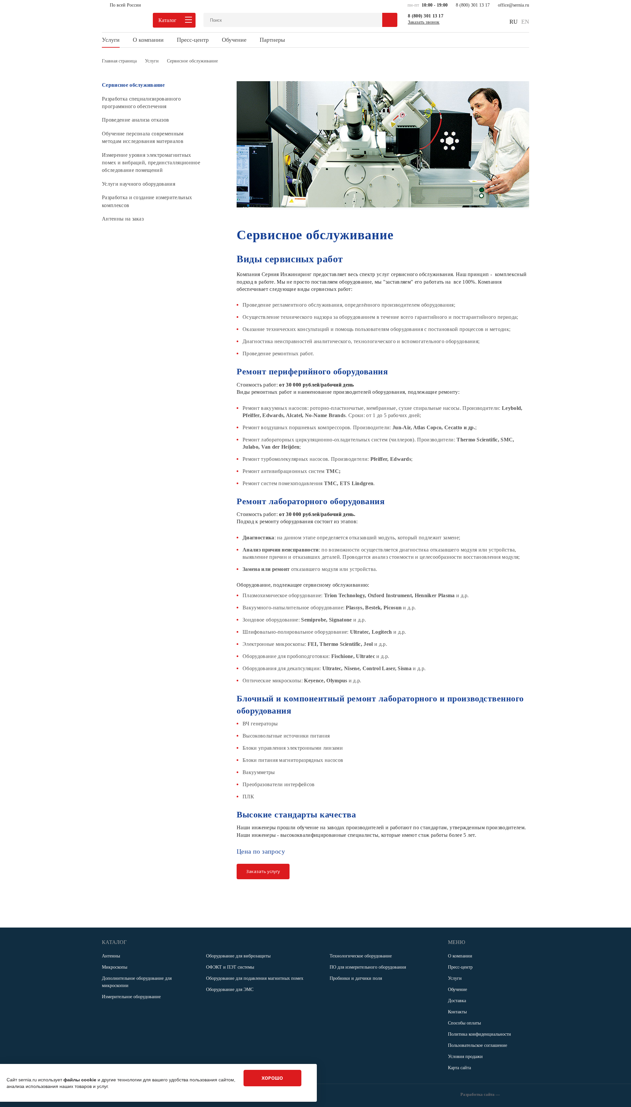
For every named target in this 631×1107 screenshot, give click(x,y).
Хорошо (272, 1078)
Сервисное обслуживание (133, 85)
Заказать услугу (263, 871)
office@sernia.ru (513, 5)
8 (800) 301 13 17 (473, 5)
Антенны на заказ (123, 219)
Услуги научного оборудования (138, 184)
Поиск (389, 20)
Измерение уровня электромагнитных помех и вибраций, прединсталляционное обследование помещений (151, 162)
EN (525, 22)
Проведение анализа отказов (135, 120)
